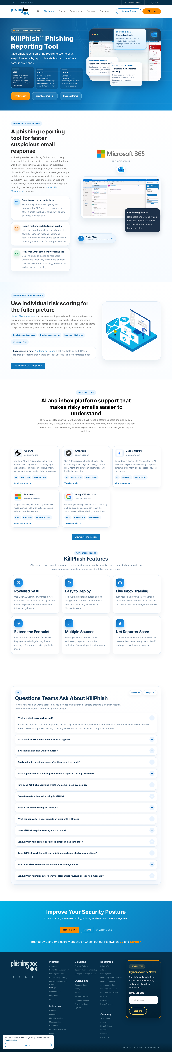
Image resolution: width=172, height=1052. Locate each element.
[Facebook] (13, 977)
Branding (103, 1034)
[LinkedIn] (26, 977)
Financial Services (56, 1018)
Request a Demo (81, 985)
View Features (42, 96)
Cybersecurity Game (108, 985)
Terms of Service (139, 1047)
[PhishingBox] (20, 11)
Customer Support (134, 2)
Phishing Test (105, 966)
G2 (121, 941)
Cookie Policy (11, 1040)
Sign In (153, 2)
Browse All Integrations (86, 537)
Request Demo (70, 96)
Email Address (136, 993)
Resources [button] (75, 11)
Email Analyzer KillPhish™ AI (110, 978)
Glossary (103, 996)
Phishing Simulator (56, 974)
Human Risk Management (24, 316)
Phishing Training (81, 966)
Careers (103, 1030)
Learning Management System (58, 982)
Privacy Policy (153, 1047)
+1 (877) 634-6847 (26, 2)
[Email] (13, 2)
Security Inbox (54, 992)
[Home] (38, 11)
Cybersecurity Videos (108, 989)
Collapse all (150, 693)
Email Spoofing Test (107, 981)
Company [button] (104, 11)
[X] (19, 977)
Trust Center (105, 1019)
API (50, 999)
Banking (52, 1010)
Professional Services (57, 1029)
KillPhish (52, 988)
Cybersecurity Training (58, 978)
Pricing (62, 11)
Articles (103, 970)
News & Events (106, 1026)
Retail (51, 1033)
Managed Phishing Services (85, 974)
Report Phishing (106, 1004)
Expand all (135, 693)
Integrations (53, 995)
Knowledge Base (81, 1004)
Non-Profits (53, 1026)
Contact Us (104, 1037)
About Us (103, 1022)
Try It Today (20, 96)
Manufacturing (54, 1022)
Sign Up (87, 929)
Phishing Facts (105, 974)
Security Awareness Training (86, 970)
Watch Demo (105, 929)
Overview (53, 966)
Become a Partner (82, 996)
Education (53, 1014)
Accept (28, 1045)
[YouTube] (32, 977)
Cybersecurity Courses (109, 993)
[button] (22, 78)
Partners (91, 11)
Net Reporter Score (45, 351)
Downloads (104, 1000)
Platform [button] (48, 11)
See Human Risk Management (27, 365)
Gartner (135, 941)
